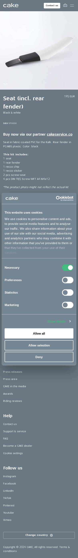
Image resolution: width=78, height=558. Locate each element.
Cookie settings (13, 453)
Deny (39, 357)
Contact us (52, 5)
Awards (8, 393)
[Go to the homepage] (10, 5)
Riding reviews (12, 400)
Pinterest (8, 505)
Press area (10, 379)
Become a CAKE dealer (17, 445)
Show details (56, 321)
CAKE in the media (14, 386)
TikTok (7, 498)
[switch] (67, 280)
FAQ (5, 438)
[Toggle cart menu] (65, 5)
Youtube (8, 512)
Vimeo (7, 519)
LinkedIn (8, 490)
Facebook (9, 483)
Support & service (14, 431)
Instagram (9, 476)
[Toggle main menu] (72, 5)
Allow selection (39, 345)
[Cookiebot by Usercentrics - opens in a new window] (56, 198)
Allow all (39, 333)
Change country (36, 534)
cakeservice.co (59, 134)
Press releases (12, 371)
